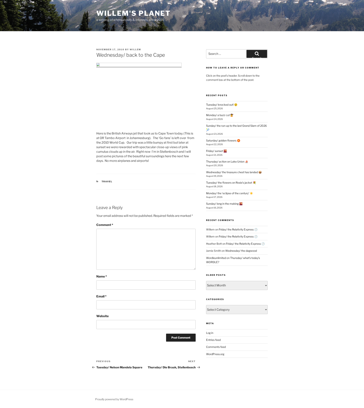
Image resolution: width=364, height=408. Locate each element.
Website (102, 316)
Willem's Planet (133, 13)
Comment (104, 225)
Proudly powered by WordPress (114, 399)
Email (101, 296)
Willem (135, 49)
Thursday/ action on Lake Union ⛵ (227, 161)
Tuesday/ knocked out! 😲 (221, 104)
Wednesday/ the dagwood (241, 250)
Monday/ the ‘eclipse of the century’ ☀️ (229, 193)
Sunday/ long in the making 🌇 (224, 203)
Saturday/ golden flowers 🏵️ (223, 140)
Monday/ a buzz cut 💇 (220, 115)
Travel (107, 181)
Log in (209, 332)
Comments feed (216, 346)
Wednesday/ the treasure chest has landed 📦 (234, 172)
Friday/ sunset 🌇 (216, 151)
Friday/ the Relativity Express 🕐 (238, 229)
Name (101, 276)
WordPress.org (215, 354)
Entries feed (213, 339)
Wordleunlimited (216, 257)
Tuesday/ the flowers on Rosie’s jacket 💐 (231, 182)
